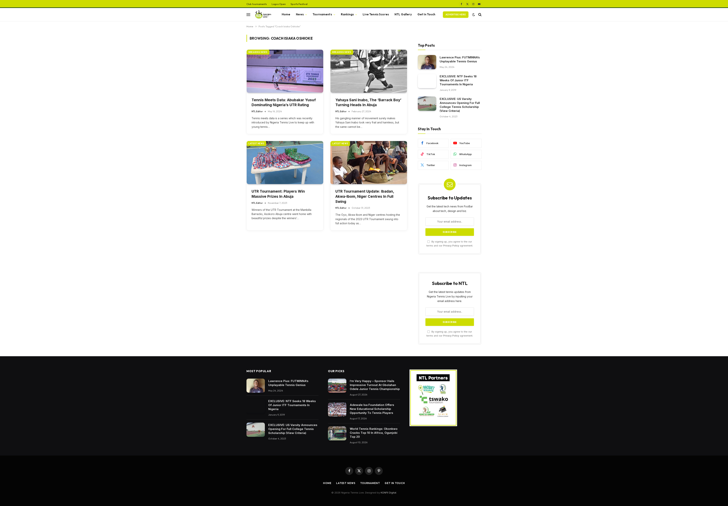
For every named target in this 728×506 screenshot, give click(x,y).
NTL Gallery (403, 14)
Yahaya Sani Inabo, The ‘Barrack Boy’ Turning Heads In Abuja (368, 102)
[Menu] (248, 14)
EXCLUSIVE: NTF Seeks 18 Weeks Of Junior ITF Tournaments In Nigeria (458, 80)
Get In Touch (426, 14)
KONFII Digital (388, 492)
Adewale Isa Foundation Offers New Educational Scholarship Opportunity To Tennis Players (372, 409)
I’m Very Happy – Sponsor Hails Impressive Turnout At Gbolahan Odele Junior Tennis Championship (375, 385)
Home (286, 14)
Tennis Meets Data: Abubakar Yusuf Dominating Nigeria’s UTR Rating (284, 102)
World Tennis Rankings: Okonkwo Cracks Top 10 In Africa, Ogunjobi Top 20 (374, 433)
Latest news (256, 143)
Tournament (370, 483)
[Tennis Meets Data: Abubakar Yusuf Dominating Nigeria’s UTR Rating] (285, 71)
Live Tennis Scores (376, 14)
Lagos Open (279, 3)
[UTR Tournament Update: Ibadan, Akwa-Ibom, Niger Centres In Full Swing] (368, 162)
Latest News (345, 483)
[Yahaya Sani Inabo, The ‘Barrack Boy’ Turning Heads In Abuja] (368, 71)
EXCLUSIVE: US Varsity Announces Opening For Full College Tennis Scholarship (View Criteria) (460, 105)
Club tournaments (256, 3)
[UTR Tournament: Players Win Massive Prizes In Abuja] (285, 162)
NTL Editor (257, 111)
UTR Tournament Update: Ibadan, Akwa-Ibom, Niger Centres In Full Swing (364, 196)
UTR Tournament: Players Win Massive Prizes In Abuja (278, 194)
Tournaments (322, 14)
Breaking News (258, 52)
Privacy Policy (451, 245)
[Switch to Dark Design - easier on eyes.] (473, 14)
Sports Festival (299, 3)
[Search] (480, 14)
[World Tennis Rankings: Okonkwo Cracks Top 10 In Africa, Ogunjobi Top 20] (337, 433)
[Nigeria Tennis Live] (262, 14)
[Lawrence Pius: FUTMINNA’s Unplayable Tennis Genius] (427, 62)
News (300, 14)
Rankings (347, 14)
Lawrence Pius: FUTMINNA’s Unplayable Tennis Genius (460, 59)
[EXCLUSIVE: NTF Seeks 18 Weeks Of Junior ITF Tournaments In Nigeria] (427, 81)
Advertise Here (456, 14)
